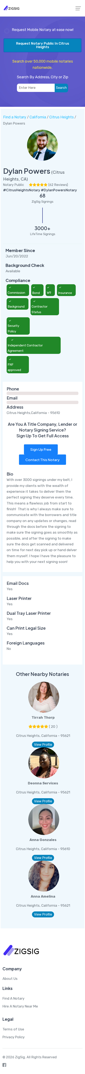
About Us (10, 978)
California (38, 117)
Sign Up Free (40, 449)
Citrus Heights (61, 117)
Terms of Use (13, 1029)
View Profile (43, 745)
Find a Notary (14, 117)
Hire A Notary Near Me (20, 1006)
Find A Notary (13, 998)
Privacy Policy (13, 1037)
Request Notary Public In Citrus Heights (42, 45)
